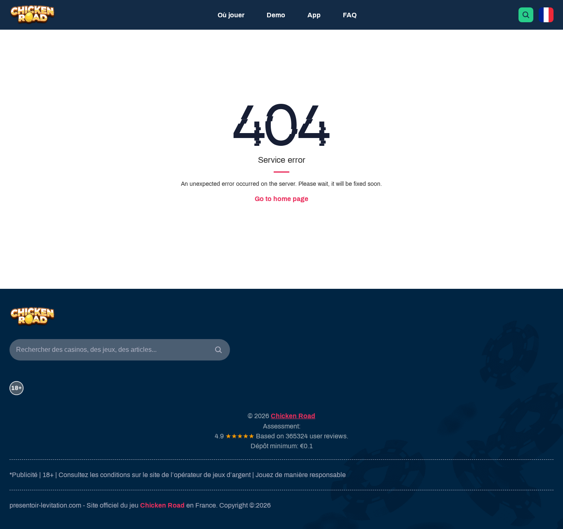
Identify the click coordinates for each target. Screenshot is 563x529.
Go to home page (281, 198)
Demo (276, 15)
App (314, 15)
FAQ (350, 15)
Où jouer (231, 15)
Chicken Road (162, 505)
